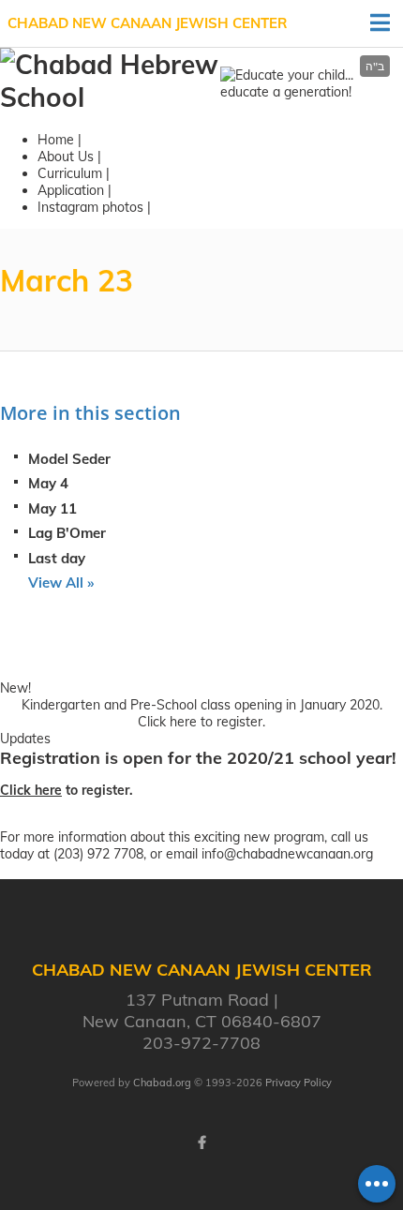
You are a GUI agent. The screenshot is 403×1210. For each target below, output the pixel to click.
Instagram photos (90, 207)
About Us (65, 156)
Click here (167, 721)
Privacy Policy (298, 1082)
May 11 (52, 508)
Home (55, 139)
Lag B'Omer (67, 533)
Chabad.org (162, 1082)
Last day (56, 558)
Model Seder (69, 459)
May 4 (48, 483)
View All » (61, 582)
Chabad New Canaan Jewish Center (147, 23)
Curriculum (69, 173)
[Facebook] (201, 1142)
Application (70, 190)
